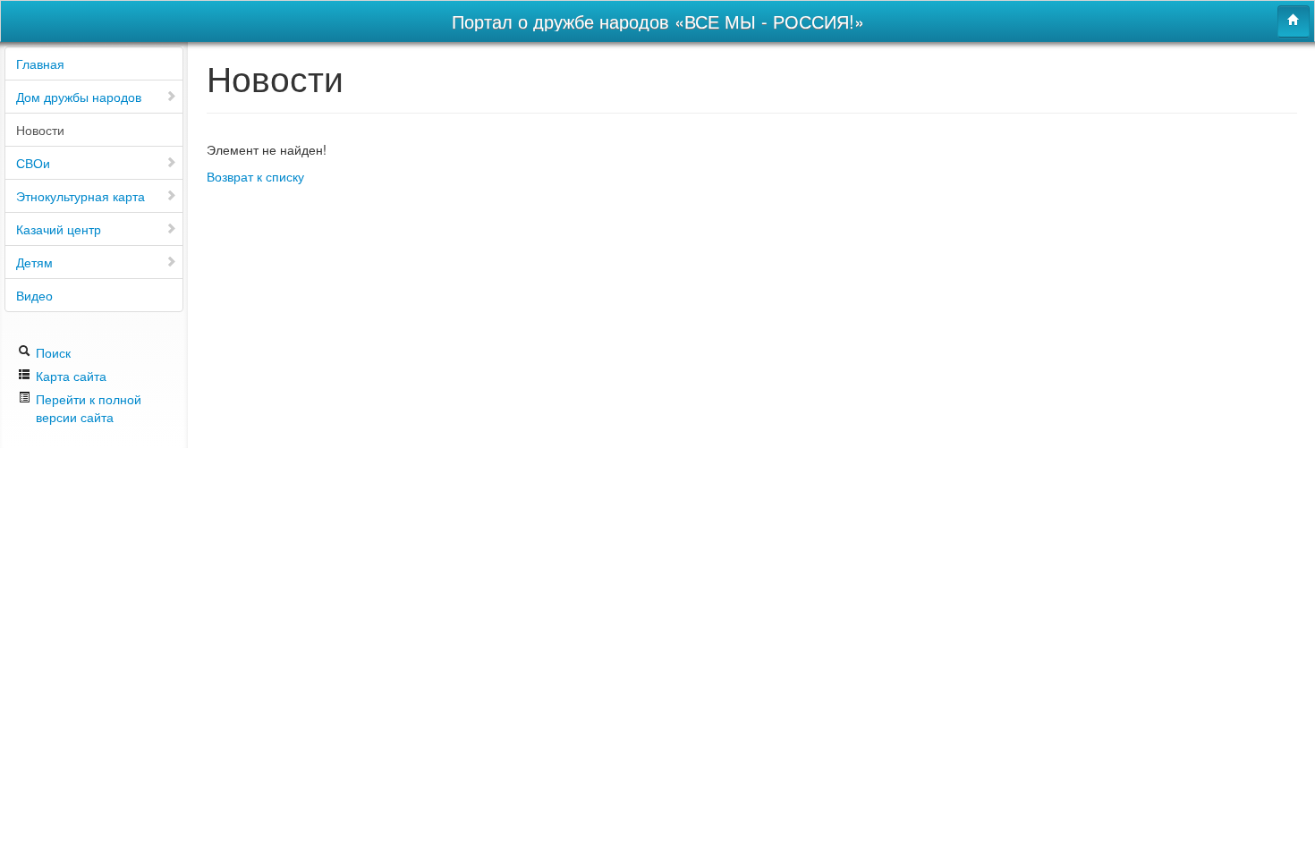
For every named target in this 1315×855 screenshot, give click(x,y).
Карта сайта (69, 376)
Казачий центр (58, 229)
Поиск (51, 352)
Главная (40, 63)
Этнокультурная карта (80, 196)
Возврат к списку (255, 176)
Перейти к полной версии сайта (88, 408)
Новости (40, 130)
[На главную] (1293, 21)
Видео (34, 295)
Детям (34, 262)
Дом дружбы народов (78, 97)
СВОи (33, 163)
